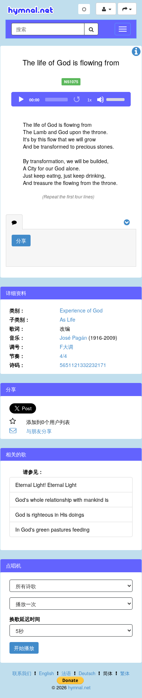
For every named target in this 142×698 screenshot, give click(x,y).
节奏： (17, 355)
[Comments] (14, 222)
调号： (17, 346)
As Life (67, 319)
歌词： (17, 328)
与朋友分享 (39, 431)
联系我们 (21, 673)
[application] (71, 99)
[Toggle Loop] (77, 99)
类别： (17, 310)
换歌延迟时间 (24, 618)
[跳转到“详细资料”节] (136, 53)
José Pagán (73, 337)
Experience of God (81, 310)
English (46, 673)
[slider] (116, 98)
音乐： (17, 337)
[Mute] (100, 99)
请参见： (33, 471)
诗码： (17, 364)
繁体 (125, 673)
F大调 (66, 346)
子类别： (19, 319)
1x (89, 100)
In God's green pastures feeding (52, 529)
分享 (21, 240)
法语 (66, 673)
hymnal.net (79, 687)
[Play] (21, 99)
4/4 (63, 355)
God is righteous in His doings (49, 514)
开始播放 (24, 647)
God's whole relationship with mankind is (62, 499)
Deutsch (87, 673)
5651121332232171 (83, 364)
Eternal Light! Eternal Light (45, 484)
